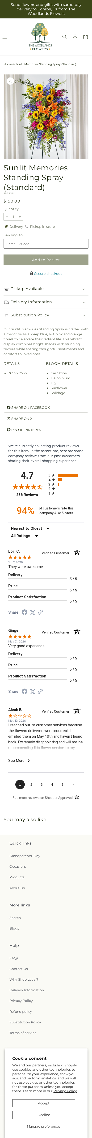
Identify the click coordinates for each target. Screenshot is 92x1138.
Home (8, 64)
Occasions (17, 866)
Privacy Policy (65, 1091)
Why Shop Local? (23, 979)
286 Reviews (31, 494)
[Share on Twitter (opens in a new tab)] (32, 612)
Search (15, 918)
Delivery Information (26, 990)
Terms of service (22, 1033)
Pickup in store (42, 226)
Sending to (20, 235)
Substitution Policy (25, 1022)
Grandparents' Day (24, 856)
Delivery (16, 226)
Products (17, 877)
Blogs (14, 928)
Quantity (11, 209)
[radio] (66, 475)
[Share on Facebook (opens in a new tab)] (24, 613)
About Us (17, 888)
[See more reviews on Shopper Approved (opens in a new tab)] (40, 613)
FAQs (13, 958)
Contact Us (18, 969)
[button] (64, 37)
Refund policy (20, 1011)
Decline (44, 1115)
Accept (44, 1103)
